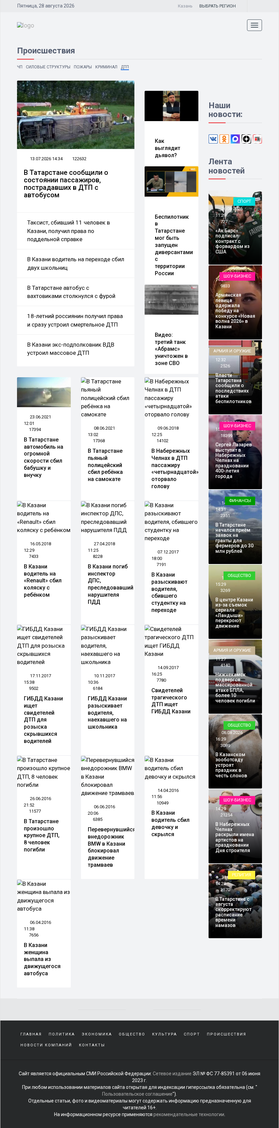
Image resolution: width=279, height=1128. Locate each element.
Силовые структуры (48, 67)
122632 (79, 158)
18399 (226, 435)
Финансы (240, 500)
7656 (33, 935)
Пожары (83, 67)
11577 (35, 811)
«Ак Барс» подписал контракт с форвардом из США (232, 241)
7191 (161, 564)
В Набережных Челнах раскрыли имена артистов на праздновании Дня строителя (234, 837)
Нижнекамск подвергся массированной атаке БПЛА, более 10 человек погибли (235, 687)
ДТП (125, 67)
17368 (99, 440)
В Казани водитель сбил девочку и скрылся (170, 823)
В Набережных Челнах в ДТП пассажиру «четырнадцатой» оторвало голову (175, 469)
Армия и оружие (232, 350)
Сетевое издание (172, 1073)
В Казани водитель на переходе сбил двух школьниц (75, 263)
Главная (31, 1034)
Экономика (97, 1034)
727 (224, 221)
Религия (241, 874)
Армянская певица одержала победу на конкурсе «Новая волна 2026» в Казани (235, 310)
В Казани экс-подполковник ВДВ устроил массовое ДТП (70, 348)
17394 (35, 429)
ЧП (19, 67)
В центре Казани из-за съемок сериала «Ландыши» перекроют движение (234, 613)
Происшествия (226, 1034)
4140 (225, 665)
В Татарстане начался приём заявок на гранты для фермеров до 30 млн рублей (234, 538)
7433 (33, 556)
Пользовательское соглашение (137, 1094)
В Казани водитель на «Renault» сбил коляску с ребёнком (43, 580)
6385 (97, 819)
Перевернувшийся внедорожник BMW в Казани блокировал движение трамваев (112, 847)
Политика (62, 1034)
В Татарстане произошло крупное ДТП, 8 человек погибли (42, 835)
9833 (225, 285)
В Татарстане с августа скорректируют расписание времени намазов (233, 912)
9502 (33, 688)
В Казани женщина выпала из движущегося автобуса (42, 959)
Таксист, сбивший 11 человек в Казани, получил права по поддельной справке (68, 231)
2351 (225, 515)
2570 (225, 889)
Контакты (92, 1045)
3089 (225, 745)
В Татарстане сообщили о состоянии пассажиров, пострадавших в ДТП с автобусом (66, 183)
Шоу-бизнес (237, 276)
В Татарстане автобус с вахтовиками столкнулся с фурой (71, 291)
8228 (97, 556)
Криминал (106, 67)
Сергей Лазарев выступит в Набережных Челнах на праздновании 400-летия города (233, 460)
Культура (164, 1034)
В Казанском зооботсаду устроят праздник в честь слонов (231, 765)
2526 (225, 365)
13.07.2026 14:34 (46, 158)
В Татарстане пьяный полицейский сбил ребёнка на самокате (105, 465)
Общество (239, 575)
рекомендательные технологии (188, 1114)
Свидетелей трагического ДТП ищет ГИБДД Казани (171, 701)
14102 (162, 440)
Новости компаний (46, 1045)
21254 (226, 814)
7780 (161, 680)
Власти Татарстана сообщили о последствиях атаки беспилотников (233, 388)
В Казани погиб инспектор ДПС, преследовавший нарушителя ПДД (110, 584)
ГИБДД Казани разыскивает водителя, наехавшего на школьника (107, 712)
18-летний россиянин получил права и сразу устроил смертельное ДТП (75, 320)
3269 (225, 590)
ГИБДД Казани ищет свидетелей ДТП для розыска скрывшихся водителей (43, 719)
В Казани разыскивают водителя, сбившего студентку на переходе (169, 592)
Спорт (244, 201)
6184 (97, 688)
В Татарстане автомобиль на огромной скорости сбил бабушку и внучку (43, 457)
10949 (162, 803)
